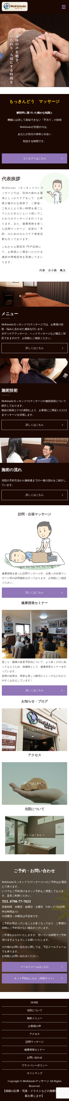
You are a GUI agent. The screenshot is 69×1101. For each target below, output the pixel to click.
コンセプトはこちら (34, 158)
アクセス (34, 1034)
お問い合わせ (34, 1057)
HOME (34, 1002)
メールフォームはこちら (34, 967)
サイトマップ (34, 1073)
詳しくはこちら (35, 348)
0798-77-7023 (20, 901)
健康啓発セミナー (34, 1049)
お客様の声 (34, 1026)
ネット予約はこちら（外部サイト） (34, 978)
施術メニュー (34, 1018)
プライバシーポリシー (34, 1065)
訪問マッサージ (35, 1041)
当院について (34, 1010)
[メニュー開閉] (64, 7)
